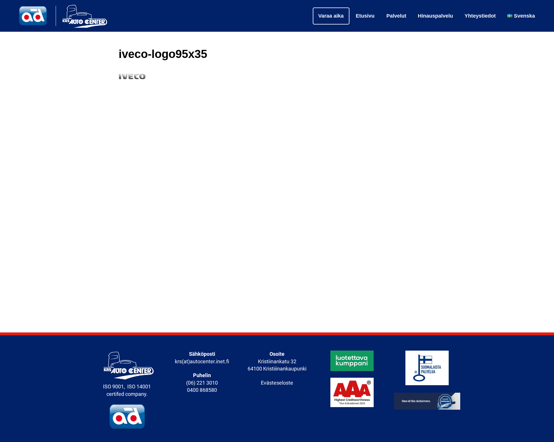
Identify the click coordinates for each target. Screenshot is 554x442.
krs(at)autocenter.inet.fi (202, 361)
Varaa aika (331, 16)
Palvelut (396, 16)
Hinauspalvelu (435, 16)
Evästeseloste (277, 383)
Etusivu (365, 16)
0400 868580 (202, 390)
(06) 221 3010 (202, 383)
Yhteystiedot (480, 16)
